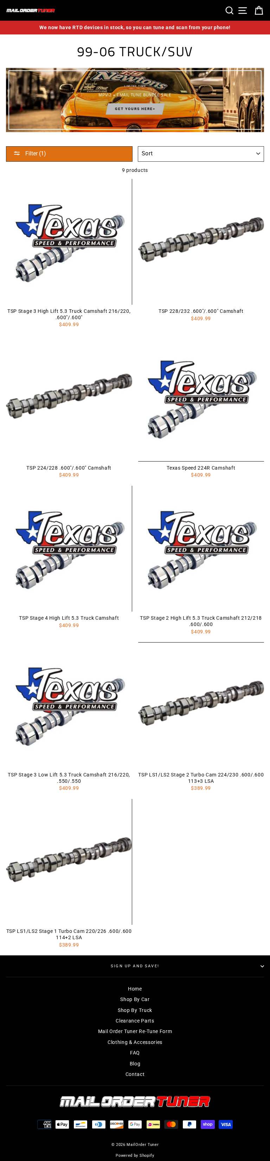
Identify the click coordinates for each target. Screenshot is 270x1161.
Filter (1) (35, 153)
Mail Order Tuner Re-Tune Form (135, 1031)
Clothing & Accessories (135, 1042)
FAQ (135, 1053)
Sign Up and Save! (135, 966)
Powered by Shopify (135, 1155)
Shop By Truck (135, 1010)
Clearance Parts (135, 1021)
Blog (135, 1063)
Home (135, 989)
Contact (135, 1074)
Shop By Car (134, 999)
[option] (135, 27)
